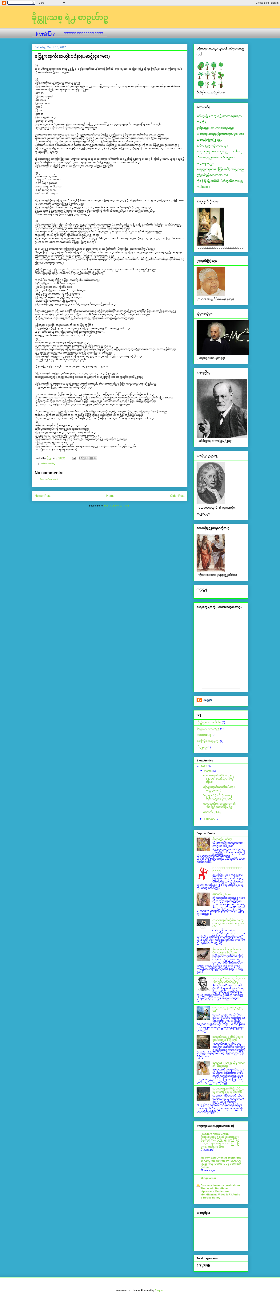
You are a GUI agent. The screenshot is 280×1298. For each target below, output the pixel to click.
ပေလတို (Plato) (212, 812)
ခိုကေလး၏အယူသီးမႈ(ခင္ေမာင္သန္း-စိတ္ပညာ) (226, 951)
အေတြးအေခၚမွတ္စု (208, 741)
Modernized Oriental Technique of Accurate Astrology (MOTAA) (221, 1159)
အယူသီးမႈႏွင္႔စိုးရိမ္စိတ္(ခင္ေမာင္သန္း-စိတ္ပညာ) (227, 1038)
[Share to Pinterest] (95, 458)
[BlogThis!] (84, 458)
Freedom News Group (215, 1133)
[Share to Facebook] (91, 458)
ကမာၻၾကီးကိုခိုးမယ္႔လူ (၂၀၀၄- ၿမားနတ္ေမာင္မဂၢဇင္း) (219, 778)
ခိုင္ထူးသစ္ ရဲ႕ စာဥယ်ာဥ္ (70, 17)
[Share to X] (88, 458)
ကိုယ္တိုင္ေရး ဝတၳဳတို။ (209, 722)
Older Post (177, 495)
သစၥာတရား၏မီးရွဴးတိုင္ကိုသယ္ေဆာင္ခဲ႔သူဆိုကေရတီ (228, 1090)
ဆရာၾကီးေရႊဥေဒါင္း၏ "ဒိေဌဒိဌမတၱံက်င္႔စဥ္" (219, 805)
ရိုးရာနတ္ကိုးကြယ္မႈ (46, 33)
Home (110, 495)
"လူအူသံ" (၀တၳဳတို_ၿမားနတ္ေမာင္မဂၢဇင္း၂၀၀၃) (218, 797)
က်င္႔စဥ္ (202, 747)
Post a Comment (48, 479)
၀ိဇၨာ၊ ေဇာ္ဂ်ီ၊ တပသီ (83, 33)
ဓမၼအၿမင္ (48, 463)
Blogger (159, 1290)
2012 (204, 766)
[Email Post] (73, 458)
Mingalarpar (208, 1177)
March (208, 770)
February (210, 818)
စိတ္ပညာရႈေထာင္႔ (208, 728)
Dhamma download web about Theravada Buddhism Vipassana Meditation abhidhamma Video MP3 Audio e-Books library (220, 1191)
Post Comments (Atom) (117, 505)
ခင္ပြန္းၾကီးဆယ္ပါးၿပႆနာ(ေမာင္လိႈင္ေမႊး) (219, 788)
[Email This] (80, 458)
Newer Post (42, 495)
